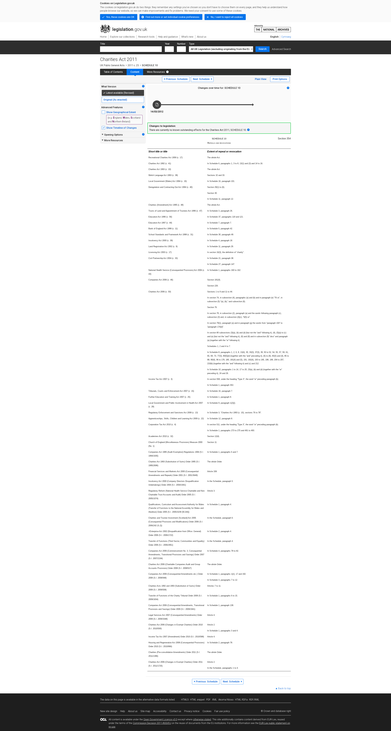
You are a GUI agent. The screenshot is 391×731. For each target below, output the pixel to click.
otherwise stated (202, 719)
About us (132, 711)
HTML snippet (197, 699)
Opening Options (112, 134)
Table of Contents (113, 71)
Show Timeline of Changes (121, 127)
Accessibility (159, 711)
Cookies (207, 711)
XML (214, 699)
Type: (192, 43)
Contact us (175, 711)
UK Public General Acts (112, 65)
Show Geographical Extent (121, 112)
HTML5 (185, 699)
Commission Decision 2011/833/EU (152, 723)
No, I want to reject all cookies (227, 17)
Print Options (280, 79)
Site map (145, 711)
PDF (208, 699)
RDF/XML (254, 699)
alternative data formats (155, 699)
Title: (102, 43)
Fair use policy (222, 711)
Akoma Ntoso (226, 699)
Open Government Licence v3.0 (160, 719)
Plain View (260, 79)
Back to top (284, 688)
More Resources (156, 71)
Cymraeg (286, 36)
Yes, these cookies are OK (120, 17)
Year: (167, 43)
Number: (181, 43)
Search (263, 49)
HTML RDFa (241, 699)
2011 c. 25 (133, 65)
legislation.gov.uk (125, 25)
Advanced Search (281, 49)
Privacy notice (191, 711)
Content (134, 71)
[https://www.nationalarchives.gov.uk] (272, 27)
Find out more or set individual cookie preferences (172, 17)
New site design (108, 711)
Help (122, 711)
